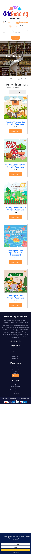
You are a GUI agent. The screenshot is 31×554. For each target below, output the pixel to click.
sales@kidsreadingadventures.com (22, 23)
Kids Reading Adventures (15, 316)
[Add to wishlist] (25, 98)
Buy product (15, 131)
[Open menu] (4, 32)
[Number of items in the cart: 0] (10, 26)
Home (8, 79)
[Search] (13, 32)
